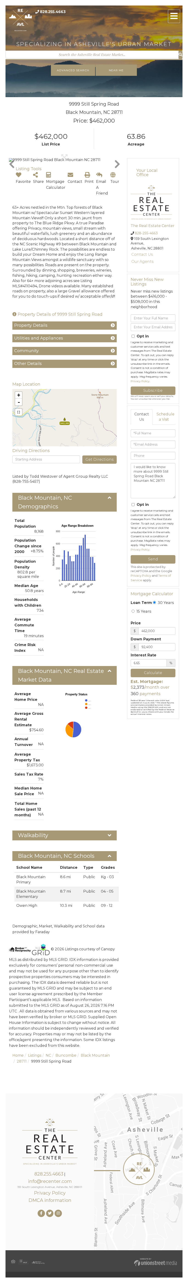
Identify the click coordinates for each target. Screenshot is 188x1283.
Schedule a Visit (165, 417)
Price (136, 623)
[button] (180, 55)
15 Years (143, 611)
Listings (34, 1055)
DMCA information (49, 1200)
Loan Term (141, 602)
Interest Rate (143, 655)
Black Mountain (95, 1055)
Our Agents (142, 261)
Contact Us (142, 254)
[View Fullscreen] (18, 412)
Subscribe (153, 390)
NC (48, 1055)
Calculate (153, 673)
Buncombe (65, 1055)
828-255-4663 (146, 233)
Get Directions (99, 459)
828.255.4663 (53, 12)
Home (18, 1055)
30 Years (165, 602)
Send (153, 559)
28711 (22, 1061)
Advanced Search (73, 70)
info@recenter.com (50, 1181)
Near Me (116, 70)
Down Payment (146, 639)
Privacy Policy (140, 381)
